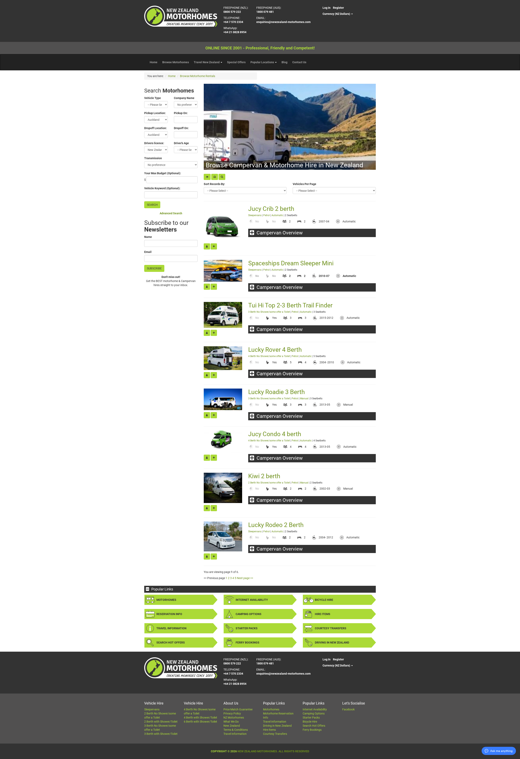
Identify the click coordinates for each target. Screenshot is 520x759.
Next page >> (245, 578)
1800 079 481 (265, 11)
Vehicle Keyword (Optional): (162, 188)
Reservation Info (169, 614)
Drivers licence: (154, 143)
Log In (326, 7)
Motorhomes (166, 599)
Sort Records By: (214, 184)
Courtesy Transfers (330, 628)
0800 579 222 (232, 11)
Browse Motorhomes (175, 62)
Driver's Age (181, 143)
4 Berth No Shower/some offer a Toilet (269, 356)
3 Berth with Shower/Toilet (161, 733)
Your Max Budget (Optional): (162, 173)
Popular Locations (262, 62)
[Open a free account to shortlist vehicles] (207, 246)
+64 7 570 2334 (233, 22)
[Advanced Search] (222, 177)
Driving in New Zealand (332, 642)
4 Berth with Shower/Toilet (200, 717)
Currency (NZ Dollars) (337, 13)
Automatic (277, 215)
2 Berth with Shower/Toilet (161, 721)
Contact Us (299, 62)
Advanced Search (171, 213)
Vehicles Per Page (304, 184)
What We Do (231, 721)
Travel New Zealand (207, 62)
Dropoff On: (181, 128)
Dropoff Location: (155, 128)
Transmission (153, 158)
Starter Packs (247, 628)
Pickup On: (181, 113)
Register (338, 7)
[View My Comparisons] (207, 177)
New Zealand (231, 725)
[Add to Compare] (214, 246)
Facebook (348, 709)
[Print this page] (214, 177)
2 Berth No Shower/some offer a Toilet (269, 482)
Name (148, 236)
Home (153, 62)
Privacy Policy (232, 713)
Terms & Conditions (235, 729)
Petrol (266, 215)
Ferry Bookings (247, 642)
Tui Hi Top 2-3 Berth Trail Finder (290, 305)
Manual (304, 398)
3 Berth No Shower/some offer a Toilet (269, 311)
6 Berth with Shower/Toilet (200, 721)
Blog (284, 62)
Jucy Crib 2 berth (271, 208)
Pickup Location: (155, 113)
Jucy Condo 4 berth (274, 434)
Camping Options (248, 614)
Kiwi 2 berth (264, 476)
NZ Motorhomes (233, 717)
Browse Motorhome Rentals (197, 76)
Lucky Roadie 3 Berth (276, 391)
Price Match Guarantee (237, 709)
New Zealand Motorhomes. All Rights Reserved (273, 751)
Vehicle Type (152, 98)
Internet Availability (252, 599)
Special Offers (236, 62)
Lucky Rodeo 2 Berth (276, 524)
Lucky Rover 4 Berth (275, 349)
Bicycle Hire (324, 599)
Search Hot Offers (170, 642)
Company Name (184, 98)
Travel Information (171, 628)
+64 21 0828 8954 (234, 32)
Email (148, 252)
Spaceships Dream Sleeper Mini (291, 263)
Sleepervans (254, 215)
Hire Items (322, 614)
